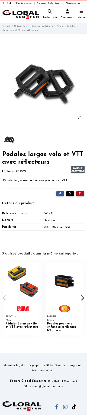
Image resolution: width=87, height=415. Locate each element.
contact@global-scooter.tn (46, 386)
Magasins (75, 365)
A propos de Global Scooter (49, 3)
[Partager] (60, 193)
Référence (8, 171)
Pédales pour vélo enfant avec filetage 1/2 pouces (61, 327)
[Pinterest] (80, 193)
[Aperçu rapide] (38, 269)
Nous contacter (73, 3)
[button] (4, 298)
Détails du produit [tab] (18, 203)
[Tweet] (70, 193)
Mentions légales (24, 3)
